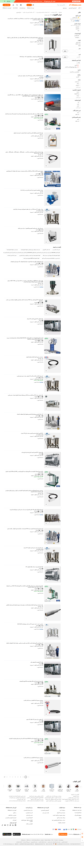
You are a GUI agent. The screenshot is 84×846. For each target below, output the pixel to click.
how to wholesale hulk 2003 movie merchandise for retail (34, 800)
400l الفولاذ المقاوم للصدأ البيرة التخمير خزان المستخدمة (34, 797)
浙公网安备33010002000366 (63, 844)
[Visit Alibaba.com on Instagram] (7, 825)
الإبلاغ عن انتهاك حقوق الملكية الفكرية (27, 821)
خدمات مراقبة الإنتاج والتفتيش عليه (58, 820)
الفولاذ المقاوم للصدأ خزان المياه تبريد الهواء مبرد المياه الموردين (29, 255)
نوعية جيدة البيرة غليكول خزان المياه (53, 799)
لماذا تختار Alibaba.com (76, 810)
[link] (82, 833)
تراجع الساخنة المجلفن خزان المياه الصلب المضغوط (17, 797)
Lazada (42, 840)
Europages (61, 840)
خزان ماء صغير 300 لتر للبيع (37, 799)
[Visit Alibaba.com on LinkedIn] (13, 825)
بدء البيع (14, 812)
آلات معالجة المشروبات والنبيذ (28, 12)
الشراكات (14, 820)
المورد (35, 24)
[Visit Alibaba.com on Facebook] (15, 825)
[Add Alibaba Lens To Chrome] (63, 834)
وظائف (80, 817)
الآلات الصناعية (54, 12)
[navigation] (71, 395)
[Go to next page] (7, 777)
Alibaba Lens (76, 834)
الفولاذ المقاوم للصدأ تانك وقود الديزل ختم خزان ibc (51, 255)
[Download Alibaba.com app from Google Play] (7, 834)
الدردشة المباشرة (29, 812)
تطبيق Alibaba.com (26, 834)
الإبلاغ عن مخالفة (29, 823)
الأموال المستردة (29, 817)
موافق (65, 51)
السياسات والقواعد (61, 822)
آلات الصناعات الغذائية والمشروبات (42, 12)
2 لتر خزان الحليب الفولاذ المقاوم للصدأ (70, 799)
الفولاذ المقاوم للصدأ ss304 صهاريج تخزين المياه (31, 258)
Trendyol (56, 840)
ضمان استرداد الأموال (61, 812)
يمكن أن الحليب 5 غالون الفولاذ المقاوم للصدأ (52, 797)
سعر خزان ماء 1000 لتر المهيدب (72, 800)
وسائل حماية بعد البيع (61, 817)
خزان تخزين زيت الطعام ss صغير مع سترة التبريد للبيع (51, 258)
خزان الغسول (76, 796)
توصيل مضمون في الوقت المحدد (59, 815)
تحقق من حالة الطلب (12, 815)
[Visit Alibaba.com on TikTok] (2, 825)
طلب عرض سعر (46, 812)
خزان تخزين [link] (18, 12)
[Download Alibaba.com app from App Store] (17, 834)
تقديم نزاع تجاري (29, 815)
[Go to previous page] (28, 777)
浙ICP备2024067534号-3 (75, 844)
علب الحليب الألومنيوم (46, 249)
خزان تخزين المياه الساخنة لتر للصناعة (17, 796)
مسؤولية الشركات (77, 815)
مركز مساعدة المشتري (28, 810)
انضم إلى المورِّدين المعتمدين (10, 817)
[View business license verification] (53, 844)
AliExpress (23, 840)
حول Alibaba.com (77, 807)
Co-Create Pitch (78, 812)
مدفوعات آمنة (62, 810)
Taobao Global (47, 840)
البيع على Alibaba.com (12, 810)
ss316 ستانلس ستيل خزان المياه (36, 796)
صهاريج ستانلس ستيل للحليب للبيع (53, 800)
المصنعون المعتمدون (45, 810)
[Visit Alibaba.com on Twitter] (10, 825)
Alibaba (60, 12)
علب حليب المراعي (21, 799)
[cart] (17, 5)
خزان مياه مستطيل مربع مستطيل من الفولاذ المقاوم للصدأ (30, 249)
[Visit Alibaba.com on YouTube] (5, 825)
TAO (52, 840)
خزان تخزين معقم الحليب (73, 797)
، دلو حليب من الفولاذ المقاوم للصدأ (12, 249)
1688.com (29, 840)
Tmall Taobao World (36, 840)
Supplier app (47, 834)
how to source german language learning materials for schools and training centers (17, 800)
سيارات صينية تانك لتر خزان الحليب (53, 796)
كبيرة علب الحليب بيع (56, 249)
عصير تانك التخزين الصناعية (11, 255)
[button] (33, 5)
